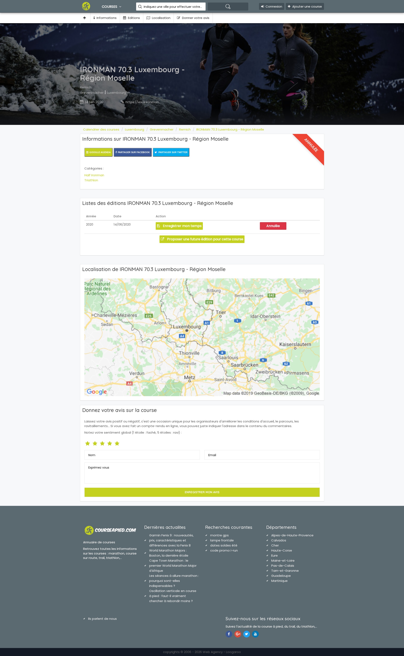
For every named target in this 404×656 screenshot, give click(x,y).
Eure (274, 555)
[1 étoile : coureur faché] (88, 442)
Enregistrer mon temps (182, 225)
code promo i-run (224, 550)
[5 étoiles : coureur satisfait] (102, 442)
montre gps (219, 535)
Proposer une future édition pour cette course (204, 239)
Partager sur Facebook (134, 152)
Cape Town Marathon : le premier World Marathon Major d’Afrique (173, 565)
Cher (275, 545)
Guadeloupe (281, 575)
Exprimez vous (98, 467)
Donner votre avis (195, 18)
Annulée (273, 225)
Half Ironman (94, 175)
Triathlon (91, 180)
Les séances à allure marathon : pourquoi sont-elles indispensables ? (174, 580)
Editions (133, 18)
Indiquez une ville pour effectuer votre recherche (173, 7)
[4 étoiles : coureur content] (110, 442)
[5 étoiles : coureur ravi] (117, 442)
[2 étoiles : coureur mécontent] (95, 442)
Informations (106, 18)
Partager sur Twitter (172, 152)
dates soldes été (223, 545)
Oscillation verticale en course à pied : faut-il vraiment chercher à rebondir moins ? (172, 596)
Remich (86, 87)
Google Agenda (100, 152)
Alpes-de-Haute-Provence (292, 535)
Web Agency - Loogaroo (222, 652)
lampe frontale (222, 540)
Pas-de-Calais (282, 565)
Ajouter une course (306, 6)
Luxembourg (116, 92)
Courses (110, 6)
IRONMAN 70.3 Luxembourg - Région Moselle (230, 129)
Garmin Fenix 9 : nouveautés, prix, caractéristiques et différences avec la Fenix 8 (171, 540)
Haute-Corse (281, 550)
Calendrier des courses (101, 129)
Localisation (160, 18)
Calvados (278, 540)
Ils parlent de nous (102, 618)
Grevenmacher (92, 92)
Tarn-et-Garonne (285, 570)
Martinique (279, 581)
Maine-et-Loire (283, 560)
